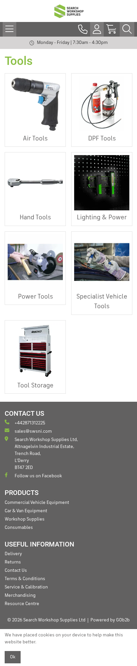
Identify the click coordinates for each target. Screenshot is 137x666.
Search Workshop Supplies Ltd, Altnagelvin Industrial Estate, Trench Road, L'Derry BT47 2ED (46, 453)
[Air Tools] (35, 103)
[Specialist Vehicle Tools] (101, 262)
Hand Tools (35, 217)
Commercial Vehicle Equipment (37, 502)
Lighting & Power (102, 217)
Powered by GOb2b (110, 620)
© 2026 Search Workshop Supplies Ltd (46, 620)
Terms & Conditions (25, 578)
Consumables (19, 527)
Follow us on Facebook (38, 476)
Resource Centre (22, 603)
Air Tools (35, 138)
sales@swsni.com (33, 431)
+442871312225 (30, 423)
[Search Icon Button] (127, 29)
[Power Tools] (35, 262)
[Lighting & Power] (101, 182)
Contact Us (16, 570)
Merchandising (20, 595)
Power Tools (35, 297)
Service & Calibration (26, 587)
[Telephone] (82, 29)
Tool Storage (35, 385)
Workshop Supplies (25, 519)
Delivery (13, 554)
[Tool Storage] (35, 350)
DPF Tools (102, 138)
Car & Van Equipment (26, 511)
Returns (13, 562)
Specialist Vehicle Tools (101, 302)
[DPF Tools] (101, 103)
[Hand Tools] (35, 182)
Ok (12, 657)
